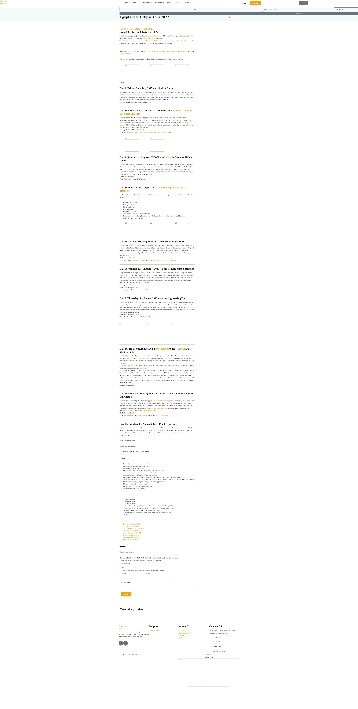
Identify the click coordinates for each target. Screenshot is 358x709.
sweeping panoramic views (160, 408)
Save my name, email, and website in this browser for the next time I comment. (144, 570)
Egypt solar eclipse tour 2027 (131, 524)
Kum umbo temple (157, 51)
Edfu (144, 51)
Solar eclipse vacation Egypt (131, 539)
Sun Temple (152, 373)
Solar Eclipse (166, 187)
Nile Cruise (142, 273)
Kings (140, 248)
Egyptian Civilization (142, 415)
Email (148, 574)
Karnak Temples (185, 41)
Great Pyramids (128, 132)
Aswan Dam (142, 368)
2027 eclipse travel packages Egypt (133, 528)
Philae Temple (181, 51)
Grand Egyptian (157, 132)
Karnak (181, 187)
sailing (176, 309)
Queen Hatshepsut (157, 260)
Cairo (172, 36)
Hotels (169, 2)
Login (244, 3)
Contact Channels (154, 630)
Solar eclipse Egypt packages (131, 526)
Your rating (125, 563)
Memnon (173, 260)
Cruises (134, 2)
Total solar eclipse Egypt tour (131, 531)
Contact (186, 2)
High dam (173, 51)
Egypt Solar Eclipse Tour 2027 (136, 28)
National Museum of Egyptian (164, 401)
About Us (177, 2)
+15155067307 (216, 646)
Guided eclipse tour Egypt (131, 537)
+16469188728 (215, 641)
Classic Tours (159, 2)
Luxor (167, 157)
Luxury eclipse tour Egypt (131, 535)
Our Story (182, 630)
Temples (124, 190)
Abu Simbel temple (125, 53)
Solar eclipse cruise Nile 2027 (132, 533)
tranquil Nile (185, 309)
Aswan (167, 51)
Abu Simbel (162, 348)
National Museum (129, 415)
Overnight (123, 102)
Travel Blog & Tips (184, 633)
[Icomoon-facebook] (125, 643)
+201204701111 (216, 637)
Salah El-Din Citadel (162, 415)
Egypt (149, 102)
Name (123, 574)
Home (126, 2)
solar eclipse (165, 41)
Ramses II (170, 358)
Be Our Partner (183, 638)
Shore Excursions (146, 2)
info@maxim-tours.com (218, 651)
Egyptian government (128, 365)
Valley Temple (147, 132)
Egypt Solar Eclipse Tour (153, 36)
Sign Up (255, 3)
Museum (164, 132)
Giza (122, 38)
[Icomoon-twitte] (121, 643)
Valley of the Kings (139, 260)
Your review (126, 582)
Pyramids (191, 36)
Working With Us (184, 635)
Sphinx (131, 38)
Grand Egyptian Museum (149, 38)
